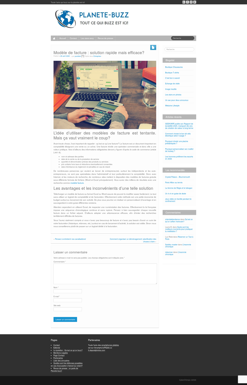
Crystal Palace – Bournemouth (177, 177)
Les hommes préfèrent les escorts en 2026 (179, 157)
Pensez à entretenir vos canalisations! (70, 239)
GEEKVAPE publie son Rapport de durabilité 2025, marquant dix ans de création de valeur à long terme (179, 125)
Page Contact (58, 355)
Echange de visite (172, 83)
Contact (73, 38)
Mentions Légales (60, 353)
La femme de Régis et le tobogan (178, 188)
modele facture (77, 182)
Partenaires (58, 358)
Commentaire (60, 261)
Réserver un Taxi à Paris (179, 237)
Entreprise (97, 56)
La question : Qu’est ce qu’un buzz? (68, 350)
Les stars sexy (87, 38)
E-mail (57, 296)
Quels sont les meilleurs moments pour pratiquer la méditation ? (179, 229)
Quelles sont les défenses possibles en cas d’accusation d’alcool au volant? (67, 364)
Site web (57, 305)
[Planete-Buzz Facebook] (187, 2)
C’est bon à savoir (172, 78)
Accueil (62, 38)
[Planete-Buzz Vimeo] (191, 2)
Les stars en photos (173, 94)
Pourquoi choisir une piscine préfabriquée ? (176, 142)
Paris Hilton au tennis (173, 182)
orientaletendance (172, 219)
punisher (78, 56)
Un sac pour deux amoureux (176, 100)
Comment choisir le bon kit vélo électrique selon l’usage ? (178, 134)
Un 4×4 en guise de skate (175, 193)
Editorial (56, 347)
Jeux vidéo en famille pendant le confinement (178, 200)
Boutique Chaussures (174, 67)
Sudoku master (171, 244)
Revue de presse (105, 38)
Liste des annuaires (61, 360)
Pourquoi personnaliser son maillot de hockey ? (179, 150)
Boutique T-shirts (172, 72)
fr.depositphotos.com (96, 350)
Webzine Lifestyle (172, 105)
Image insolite (171, 89)
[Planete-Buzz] (92, 19)
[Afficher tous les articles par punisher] (82, 56)
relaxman (169, 252)
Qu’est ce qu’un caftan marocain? (179, 220)
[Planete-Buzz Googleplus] (183, 2)
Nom (56, 287)
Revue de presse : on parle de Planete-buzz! (64, 369)
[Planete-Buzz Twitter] (194, 2)
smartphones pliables (110, 345)
